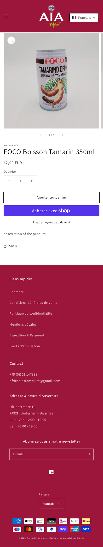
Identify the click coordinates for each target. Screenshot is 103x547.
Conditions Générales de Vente (33, 302)
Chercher (17, 292)
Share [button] (13, 246)
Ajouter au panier (51, 197)
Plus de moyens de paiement (51, 222)
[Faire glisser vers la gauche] (40, 135)
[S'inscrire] (88, 454)
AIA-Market (32, 537)
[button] (6, 16)
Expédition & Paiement (27, 335)
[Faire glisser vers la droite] (62, 135)
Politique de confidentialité (31, 313)
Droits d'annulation (25, 346)
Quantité (10, 172)
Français (48, 504)
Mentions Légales (23, 324)
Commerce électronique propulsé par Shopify (61, 537)
